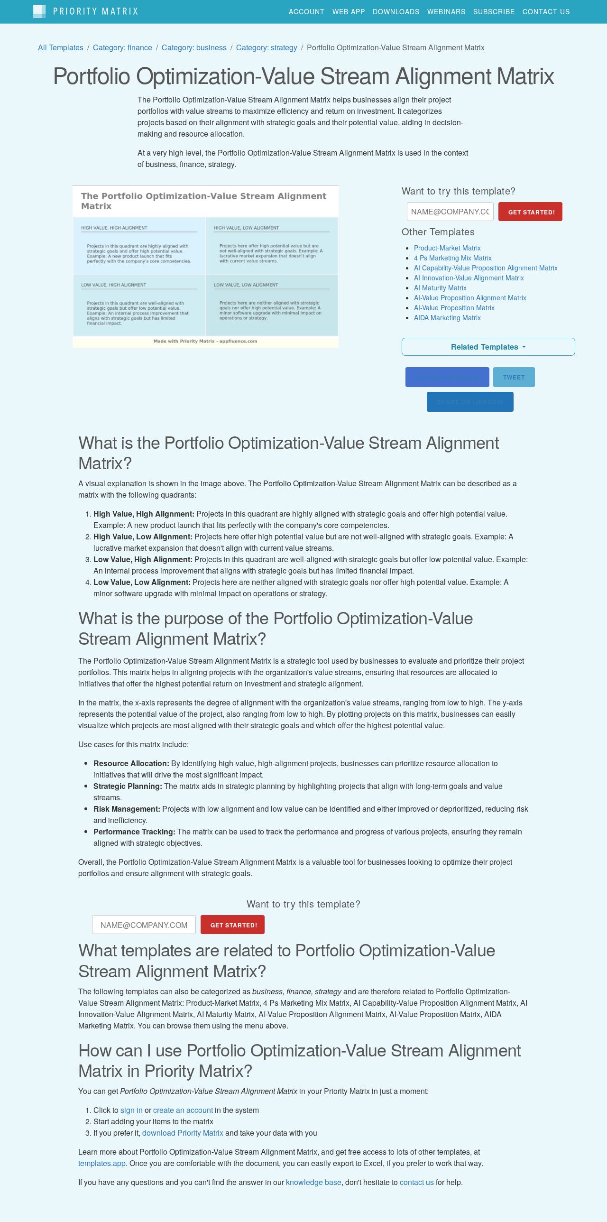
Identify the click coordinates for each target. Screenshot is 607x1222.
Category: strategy (266, 47)
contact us (546, 11)
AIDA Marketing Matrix (447, 317)
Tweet (514, 377)
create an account (183, 1109)
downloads (396, 11)
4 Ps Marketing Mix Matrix (453, 257)
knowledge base (313, 1181)
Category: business (194, 47)
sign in (131, 1109)
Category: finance (122, 47)
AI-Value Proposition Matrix (454, 307)
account (307, 11)
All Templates (60, 47)
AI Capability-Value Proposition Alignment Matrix (486, 267)
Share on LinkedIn (470, 402)
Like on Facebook (447, 377)
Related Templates (486, 346)
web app (348, 11)
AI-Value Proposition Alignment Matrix (470, 297)
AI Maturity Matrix (440, 287)
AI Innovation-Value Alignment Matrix (469, 277)
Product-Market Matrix (447, 247)
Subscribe (494, 11)
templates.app (102, 1162)
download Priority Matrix (182, 1132)
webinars (446, 11)
